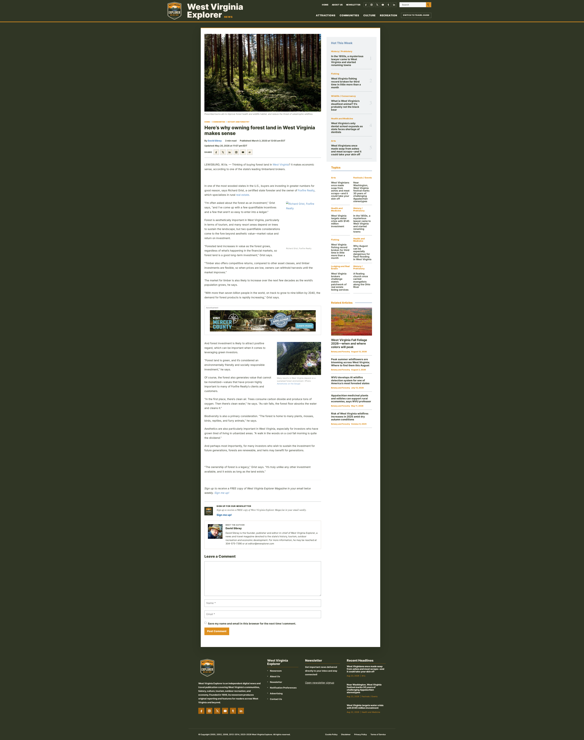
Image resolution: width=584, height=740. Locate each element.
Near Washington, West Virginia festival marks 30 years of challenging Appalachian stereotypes (361, 192)
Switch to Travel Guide (416, 15)
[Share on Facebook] (216, 152)
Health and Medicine (342, 118)
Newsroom (276, 670)
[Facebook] (366, 4)
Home (325, 4)
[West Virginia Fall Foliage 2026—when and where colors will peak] (351, 322)
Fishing (335, 74)
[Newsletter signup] (208, 511)
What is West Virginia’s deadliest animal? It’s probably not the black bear (345, 105)
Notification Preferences (283, 687)
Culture (369, 15)
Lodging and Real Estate (340, 267)
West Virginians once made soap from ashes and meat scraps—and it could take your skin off (346, 150)
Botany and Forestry (238, 122)
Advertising (276, 693)
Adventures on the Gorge (288, 384)
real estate (242, 194)
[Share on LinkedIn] (229, 152)
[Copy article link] (249, 152)
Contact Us (276, 699)
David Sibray (215, 140)
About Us (337, 4)
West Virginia (281, 164)
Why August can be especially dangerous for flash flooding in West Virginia (362, 253)
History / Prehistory (341, 51)
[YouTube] (383, 4)
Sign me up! (221, 492)
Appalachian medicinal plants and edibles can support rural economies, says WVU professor (351, 398)
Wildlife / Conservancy (343, 96)
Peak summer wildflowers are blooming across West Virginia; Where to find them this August (350, 362)
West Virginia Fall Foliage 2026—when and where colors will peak (349, 343)
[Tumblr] (388, 4)
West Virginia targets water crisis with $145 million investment (340, 221)
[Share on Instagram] (236, 152)
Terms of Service (378, 734)
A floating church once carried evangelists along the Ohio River (361, 280)
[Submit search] (428, 4)
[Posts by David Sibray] (215, 531)
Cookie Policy (331, 734)
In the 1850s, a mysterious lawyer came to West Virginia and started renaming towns (347, 61)
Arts (333, 141)
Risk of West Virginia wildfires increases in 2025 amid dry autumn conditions (349, 416)
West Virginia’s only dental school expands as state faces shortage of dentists (347, 128)
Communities (349, 15)
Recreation (388, 15)
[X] (377, 4)
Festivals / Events (362, 178)
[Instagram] (371, 4)
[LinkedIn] (394, 4)
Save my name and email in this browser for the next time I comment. (252, 623)
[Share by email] (243, 152)
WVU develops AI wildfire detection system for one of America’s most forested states (350, 380)
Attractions (325, 15)
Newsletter (353, 4)
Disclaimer (346, 734)
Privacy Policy (360, 734)
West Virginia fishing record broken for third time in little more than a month (346, 83)
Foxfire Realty (306, 190)
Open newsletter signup (319, 682)
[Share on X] (223, 152)
